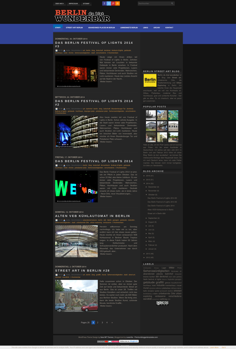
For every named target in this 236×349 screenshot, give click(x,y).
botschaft (99, 50)
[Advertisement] (163, 49)
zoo (169, 299)
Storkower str (176, 271)
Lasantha (129, 337)
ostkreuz (158, 288)
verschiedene (101, 53)
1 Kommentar (75, 277)
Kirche (71, 53)
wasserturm (156, 299)
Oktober (151, 194)
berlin (88, 50)
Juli (150, 225)
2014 (148, 183)
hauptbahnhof (176, 283)
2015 (148, 179)
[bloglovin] (129, 342)
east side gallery (175, 277)
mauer (179, 285)
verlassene (107, 222)
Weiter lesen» (106, 81)
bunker (152, 276)
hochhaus (59, 53)
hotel (65, 53)
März (150, 241)
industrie (131, 220)
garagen (116, 220)
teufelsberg (147, 293)
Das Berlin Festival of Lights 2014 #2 (94, 102)
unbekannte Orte (82, 222)
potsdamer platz (102, 111)
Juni (150, 229)
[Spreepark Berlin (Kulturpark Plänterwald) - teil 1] (173, 119)
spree (157, 290)
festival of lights (117, 50)
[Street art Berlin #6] (162, 141)
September (152, 218)
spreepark (163, 291)
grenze (167, 282)
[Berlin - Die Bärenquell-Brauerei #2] (151, 141)
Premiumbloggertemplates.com (146, 337)
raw (178, 288)
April (150, 237)
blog (93, 50)
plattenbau (166, 288)
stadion (170, 291)
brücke (146, 276)
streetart (58, 277)
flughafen (171, 279)
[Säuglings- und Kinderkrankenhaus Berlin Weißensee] (151, 119)
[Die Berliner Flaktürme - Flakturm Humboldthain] (173, 141)
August (151, 222)
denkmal (107, 50)
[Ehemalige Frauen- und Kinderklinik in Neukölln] (162, 119)
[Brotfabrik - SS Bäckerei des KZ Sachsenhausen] (173, 130)
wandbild (65, 277)
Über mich (59, 3)
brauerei (178, 274)
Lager (164, 267)
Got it (224, 347)
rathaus (174, 288)
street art (132, 275)
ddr (105, 220)
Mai (150, 233)
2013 (148, 253)
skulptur (151, 290)
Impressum (73, 3)
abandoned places (90, 220)
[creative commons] (162, 304)
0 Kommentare (112, 53)
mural (104, 275)
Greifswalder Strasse (151, 268)
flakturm (164, 279)
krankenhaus (171, 285)
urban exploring (96, 222)
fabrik (109, 220)
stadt (93, 53)
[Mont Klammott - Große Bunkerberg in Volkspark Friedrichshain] (162, 130)
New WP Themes (107, 337)
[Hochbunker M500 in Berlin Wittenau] (151, 130)
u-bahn (155, 293)
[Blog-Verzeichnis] (113, 342)
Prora (179, 268)
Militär (171, 267)
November (152, 190)
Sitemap (86, 3)
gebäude (127, 50)
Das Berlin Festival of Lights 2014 (94, 161)
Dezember (152, 186)
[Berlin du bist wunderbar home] (82, 14)
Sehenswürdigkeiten (82, 53)
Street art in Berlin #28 (82, 270)
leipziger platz (89, 111)
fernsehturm (105, 165)
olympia (152, 288)
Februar (151, 245)
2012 (148, 257)
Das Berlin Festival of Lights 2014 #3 (94, 44)
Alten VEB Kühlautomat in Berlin (92, 216)
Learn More (214, 347)
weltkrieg (163, 299)
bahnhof (89, 109)
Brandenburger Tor (118, 109)
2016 (148, 175)
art (84, 50)
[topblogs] (102, 342)
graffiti (98, 275)
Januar (151, 248)
